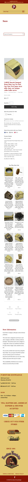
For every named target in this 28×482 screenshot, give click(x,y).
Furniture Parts (12, 92)
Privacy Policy (19, 473)
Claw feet (20, 92)
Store (5, 92)
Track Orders (18, 308)
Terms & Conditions (8, 473)
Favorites (10, 314)
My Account (10, 308)
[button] (8, 114)
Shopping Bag (18, 314)
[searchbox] (14, 34)
